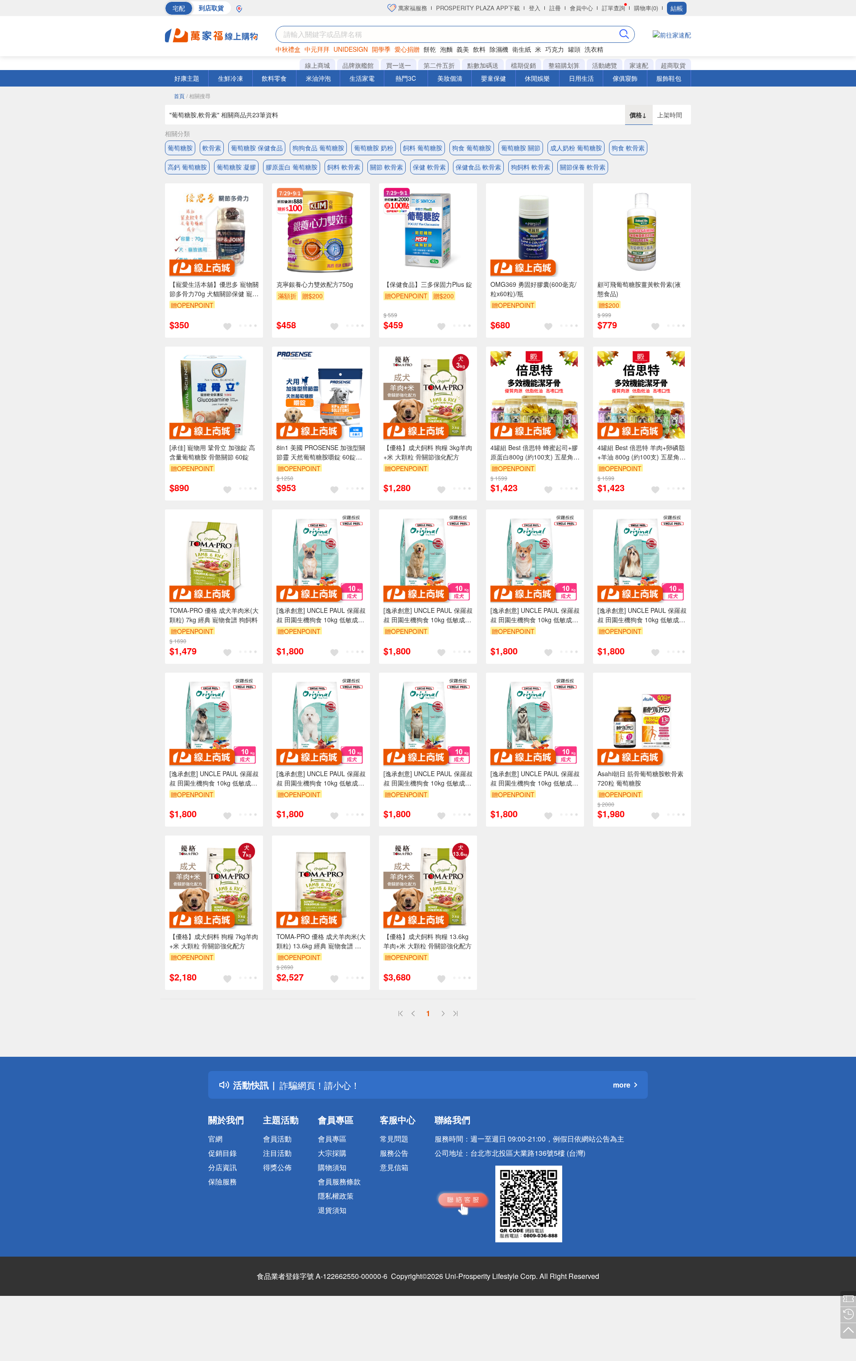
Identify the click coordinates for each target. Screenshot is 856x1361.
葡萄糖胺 (180, 147)
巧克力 (554, 49)
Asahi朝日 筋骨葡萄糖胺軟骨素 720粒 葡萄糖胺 (640, 778)
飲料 (479, 49)
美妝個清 (449, 78)
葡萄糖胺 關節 (520, 147)
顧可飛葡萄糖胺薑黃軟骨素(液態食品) (639, 289)
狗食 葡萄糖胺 (471, 147)
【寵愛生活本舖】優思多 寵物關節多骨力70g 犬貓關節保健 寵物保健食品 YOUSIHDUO (214, 289)
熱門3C (405, 78)
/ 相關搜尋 (198, 95)
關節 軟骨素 (386, 166)
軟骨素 (211, 147)
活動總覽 (604, 65)
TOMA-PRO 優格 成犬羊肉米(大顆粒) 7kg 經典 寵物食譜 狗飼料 (214, 615)
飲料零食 (274, 78)
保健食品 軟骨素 (478, 166)
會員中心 (581, 8)
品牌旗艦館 (358, 65)
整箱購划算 (564, 65)
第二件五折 (439, 65)
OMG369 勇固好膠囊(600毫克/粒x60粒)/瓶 (533, 289)
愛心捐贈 (407, 49)
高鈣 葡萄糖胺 (187, 166)
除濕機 (499, 49)
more (621, 1085)
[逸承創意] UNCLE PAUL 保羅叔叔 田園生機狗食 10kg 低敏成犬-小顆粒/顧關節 (535, 615)
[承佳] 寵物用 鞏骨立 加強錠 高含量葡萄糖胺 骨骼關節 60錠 (212, 452)
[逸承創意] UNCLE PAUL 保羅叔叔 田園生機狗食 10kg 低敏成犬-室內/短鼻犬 (321, 615)
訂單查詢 (613, 8)
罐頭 (574, 49)
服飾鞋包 (668, 78)
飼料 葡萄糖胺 (422, 147)
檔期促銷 (523, 65)
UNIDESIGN (350, 49)
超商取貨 (673, 65)
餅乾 (430, 49)
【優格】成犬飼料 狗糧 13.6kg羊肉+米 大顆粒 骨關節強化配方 (427, 941)
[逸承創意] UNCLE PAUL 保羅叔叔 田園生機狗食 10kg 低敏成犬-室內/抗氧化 (214, 778)
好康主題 (186, 78)
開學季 (381, 49)
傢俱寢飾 (625, 78)
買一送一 (398, 65)
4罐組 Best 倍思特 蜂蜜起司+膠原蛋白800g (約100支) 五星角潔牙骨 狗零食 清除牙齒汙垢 (535, 452)
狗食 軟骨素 (628, 147)
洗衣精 (593, 49)
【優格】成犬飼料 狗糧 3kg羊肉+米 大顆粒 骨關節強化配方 (427, 452)
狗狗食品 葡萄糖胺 (318, 147)
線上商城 (317, 65)
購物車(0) (646, 8)
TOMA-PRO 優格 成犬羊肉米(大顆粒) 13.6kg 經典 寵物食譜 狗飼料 (321, 941)
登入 (534, 8)
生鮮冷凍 (230, 78)
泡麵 (446, 49)
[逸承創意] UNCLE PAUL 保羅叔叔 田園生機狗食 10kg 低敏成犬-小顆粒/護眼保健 (321, 778)
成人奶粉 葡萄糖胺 (576, 147)
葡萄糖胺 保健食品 (257, 147)
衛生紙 (521, 49)
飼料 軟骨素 (343, 166)
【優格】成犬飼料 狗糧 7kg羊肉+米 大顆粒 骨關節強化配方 (213, 941)
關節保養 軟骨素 (582, 166)
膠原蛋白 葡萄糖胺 (291, 166)
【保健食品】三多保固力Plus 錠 (427, 284)
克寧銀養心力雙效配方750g (314, 284)
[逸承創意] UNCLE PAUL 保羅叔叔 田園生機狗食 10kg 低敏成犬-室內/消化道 (535, 778)
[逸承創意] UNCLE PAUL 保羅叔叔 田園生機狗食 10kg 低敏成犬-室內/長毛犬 (642, 615)
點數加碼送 (482, 65)
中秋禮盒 (288, 49)
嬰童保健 (493, 78)
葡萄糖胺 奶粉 (373, 147)
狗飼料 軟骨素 (530, 166)
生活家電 (362, 78)
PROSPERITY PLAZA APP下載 (478, 8)
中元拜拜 (317, 49)
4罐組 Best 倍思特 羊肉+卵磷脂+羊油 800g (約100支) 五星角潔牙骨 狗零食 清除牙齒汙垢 (641, 452)
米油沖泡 (318, 78)
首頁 (179, 95)
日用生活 (581, 78)
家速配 (639, 65)
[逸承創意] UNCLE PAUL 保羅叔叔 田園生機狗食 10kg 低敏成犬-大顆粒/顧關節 (428, 615)
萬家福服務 (411, 8)
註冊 (555, 8)
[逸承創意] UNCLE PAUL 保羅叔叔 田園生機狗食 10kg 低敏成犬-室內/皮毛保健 (428, 778)
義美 (463, 49)
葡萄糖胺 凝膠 (236, 166)
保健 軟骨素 (429, 166)
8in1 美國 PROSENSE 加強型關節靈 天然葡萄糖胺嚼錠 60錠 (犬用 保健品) (320, 452)
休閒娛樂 (537, 78)
